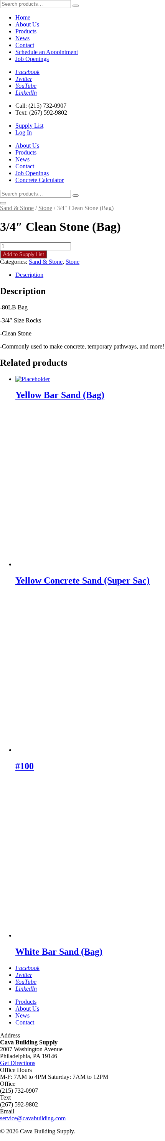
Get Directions (17, 1063)
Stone (45, 208)
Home (22, 17)
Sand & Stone (17, 208)
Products (25, 31)
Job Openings (32, 59)
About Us (27, 24)
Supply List (29, 125)
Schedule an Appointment (46, 52)
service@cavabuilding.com (33, 1118)
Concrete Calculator (39, 180)
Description (29, 274)
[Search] (76, 6)
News (22, 38)
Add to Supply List (23, 254)
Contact (24, 45)
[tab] (90, 274)
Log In (23, 132)
